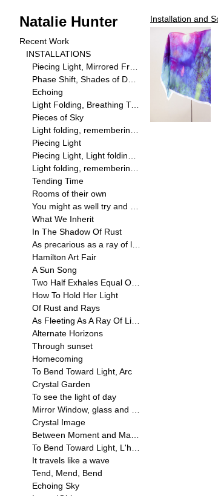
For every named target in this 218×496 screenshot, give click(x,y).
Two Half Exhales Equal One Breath (86, 282)
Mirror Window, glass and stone (86, 409)
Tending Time (58, 181)
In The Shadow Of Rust (77, 232)
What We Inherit (63, 219)
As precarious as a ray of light (86, 244)
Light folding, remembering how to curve (86, 168)
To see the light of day (74, 397)
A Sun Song (54, 270)
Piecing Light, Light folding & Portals (86, 155)
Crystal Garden (61, 384)
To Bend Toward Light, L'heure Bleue (86, 447)
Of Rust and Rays (66, 308)
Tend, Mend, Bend (67, 473)
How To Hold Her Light (75, 295)
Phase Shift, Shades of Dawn (86, 79)
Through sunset (62, 346)
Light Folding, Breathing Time (86, 104)
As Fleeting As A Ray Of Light (86, 320)
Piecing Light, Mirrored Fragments (86, 66)
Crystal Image (58, 422)
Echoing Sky (55, 486)
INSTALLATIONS (58, 54)
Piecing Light (56, 143)
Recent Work (44, 41)
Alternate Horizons (67, 333)
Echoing (47, 92)
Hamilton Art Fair (64, 257)
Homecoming (57, 359)
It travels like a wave (71, 460)
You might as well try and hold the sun (86, 206)
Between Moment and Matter (86, 435)
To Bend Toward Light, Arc (82, 371)
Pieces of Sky (58, 117)
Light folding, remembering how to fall (86, 130)
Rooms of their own (69, 193)
